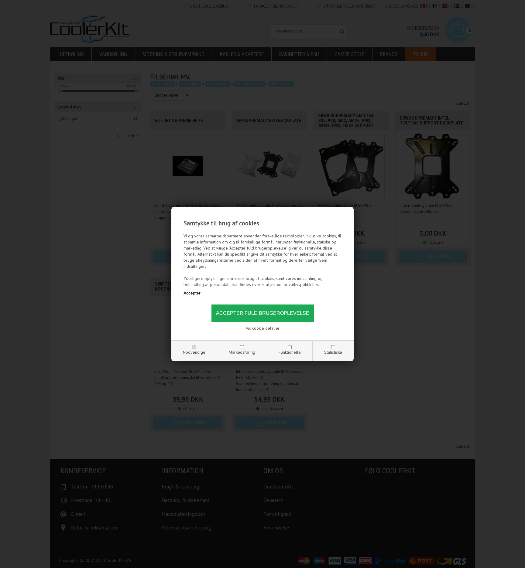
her (315, 284)
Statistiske (333, 352)
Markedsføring (242, 352)
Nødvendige (194, 352)
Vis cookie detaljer (263, 328)
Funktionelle (290, 352)
